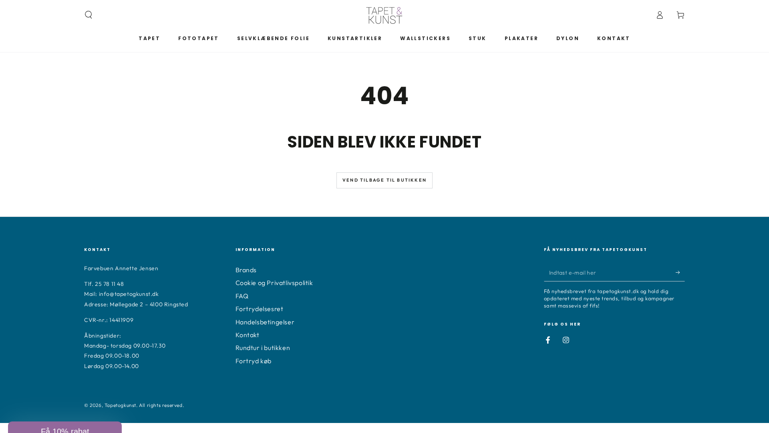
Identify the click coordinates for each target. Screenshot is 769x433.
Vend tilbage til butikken (384, 180)
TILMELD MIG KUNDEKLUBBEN (142, 392)
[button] (88, 15)
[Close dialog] (211, 258)
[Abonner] (680, 272)
